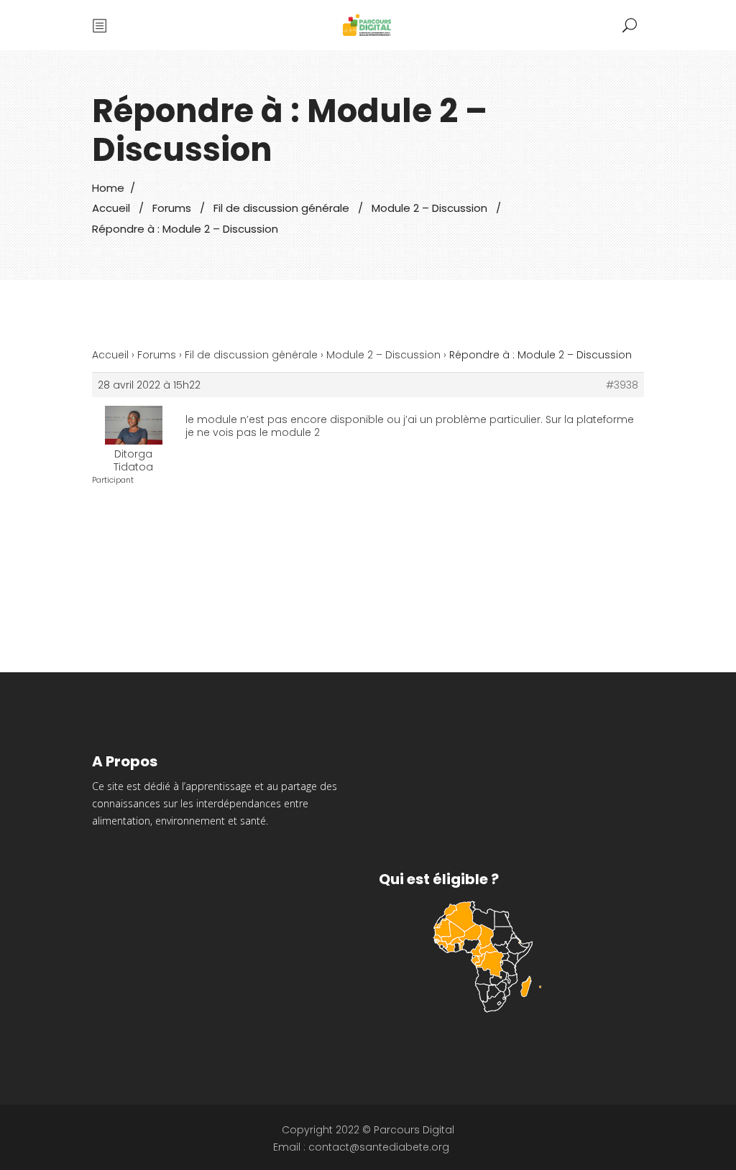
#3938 (622, 385)
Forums (171, 207)
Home (108, 187)
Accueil (111, 207)
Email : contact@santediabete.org (361, 1147)
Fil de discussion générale (281, 207)
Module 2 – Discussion (429, 207)
